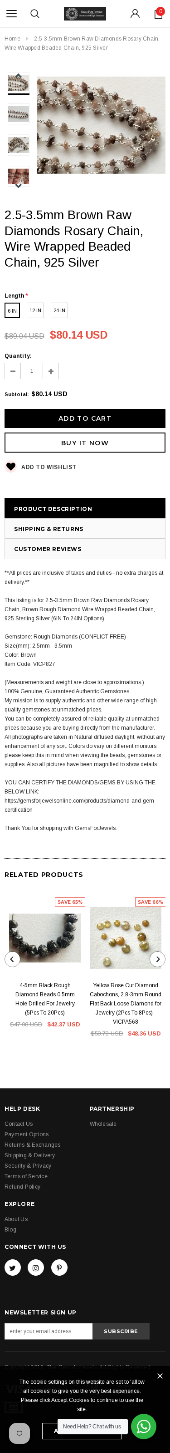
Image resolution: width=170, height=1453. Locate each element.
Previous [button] (18, 76)
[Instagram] (36, 1267)
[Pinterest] (59, 1267)
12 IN (35, 310)
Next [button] (18, 186)
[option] (101, 126)
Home (12, 39)
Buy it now (85, 443)
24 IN (59, 310)
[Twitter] (13, 1267)
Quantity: (18, 356)
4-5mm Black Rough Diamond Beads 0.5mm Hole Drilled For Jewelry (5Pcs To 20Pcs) (45, 999)
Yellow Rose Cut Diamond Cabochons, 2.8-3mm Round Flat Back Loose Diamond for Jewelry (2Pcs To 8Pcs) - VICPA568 (125, 1003)
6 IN (12, 311)
